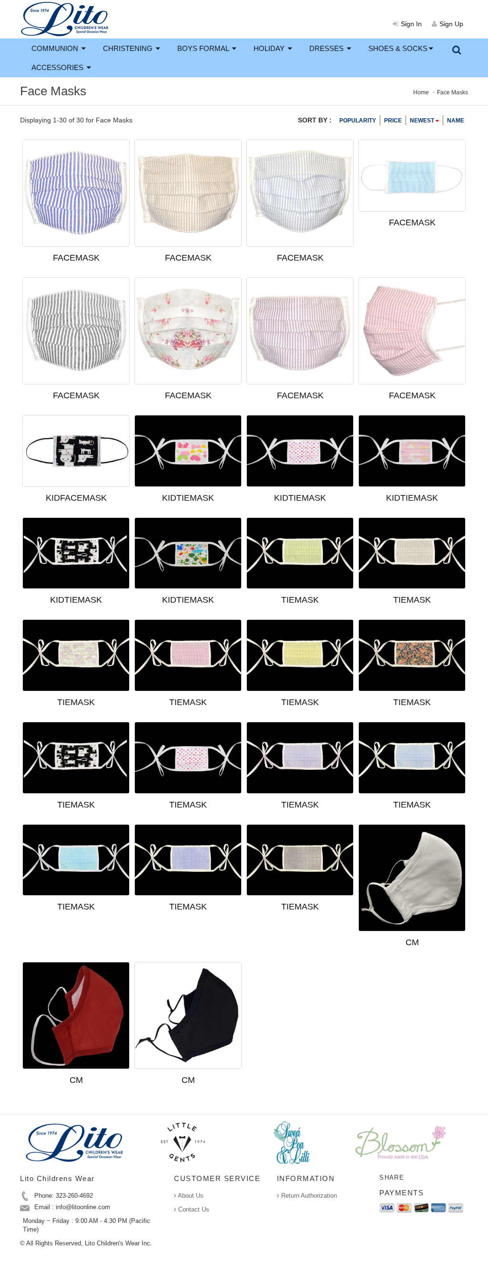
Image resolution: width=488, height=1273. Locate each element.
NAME (455, 120)
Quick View (93, 254)
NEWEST (423, 120)
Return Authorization (308, 1195)
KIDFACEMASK (76, 498)
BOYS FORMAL (204, 48)
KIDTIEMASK (188, 498)
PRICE (393, 120)
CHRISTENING (128, 48)
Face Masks (452, 92)
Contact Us (192, 1209)
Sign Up (451, 24)
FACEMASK (412, 222)
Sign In (411, 24)
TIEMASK (300, 600)
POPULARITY (357, 120)
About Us (189, 1195)
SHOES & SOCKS (397, 48)
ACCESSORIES (58, 67)
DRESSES (327, 48)
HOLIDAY (270, 48)
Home (421, 92)
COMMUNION (55, 48)
